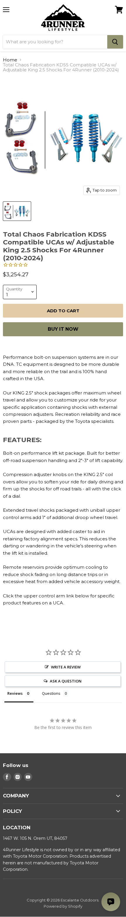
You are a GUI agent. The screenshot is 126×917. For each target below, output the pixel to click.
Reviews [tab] (15, 693)
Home (10, 59)
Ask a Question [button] (65, 681)
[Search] (115, 42)
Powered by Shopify (63, 906)
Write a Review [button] (66, 667)
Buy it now (63, 329)
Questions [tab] (51, 693)
